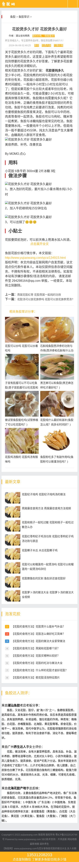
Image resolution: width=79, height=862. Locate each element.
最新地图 (34, 844)
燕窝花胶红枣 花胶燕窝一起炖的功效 (39, 294)
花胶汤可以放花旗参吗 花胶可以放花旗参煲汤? (45, 299)
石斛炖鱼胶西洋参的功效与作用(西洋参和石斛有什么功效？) (56, 350)
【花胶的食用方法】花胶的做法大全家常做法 (38, 641)
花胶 (28, 769)
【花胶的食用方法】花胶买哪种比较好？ (36, 655)
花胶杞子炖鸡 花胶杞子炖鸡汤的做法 (44, 494)
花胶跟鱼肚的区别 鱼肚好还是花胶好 (44, 578)
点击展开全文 (39, 244)
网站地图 (72, 839)
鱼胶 (13, 16)
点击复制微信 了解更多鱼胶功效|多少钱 (39, 856)
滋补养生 (44, 844)
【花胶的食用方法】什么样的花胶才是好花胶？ (40, 670)
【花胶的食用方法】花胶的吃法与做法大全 (37, 662)
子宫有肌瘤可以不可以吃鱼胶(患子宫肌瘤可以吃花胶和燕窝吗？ (21, 387)
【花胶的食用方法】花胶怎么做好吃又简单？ (38, 633)
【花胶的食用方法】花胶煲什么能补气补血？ (38, 626)
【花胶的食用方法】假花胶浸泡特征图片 (36, 677)
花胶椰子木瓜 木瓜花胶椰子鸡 (40, 550)
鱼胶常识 (24, 16)
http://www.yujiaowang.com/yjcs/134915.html (35, 257)
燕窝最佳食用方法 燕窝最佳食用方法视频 (46, 508)
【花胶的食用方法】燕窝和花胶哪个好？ (36, 648)
